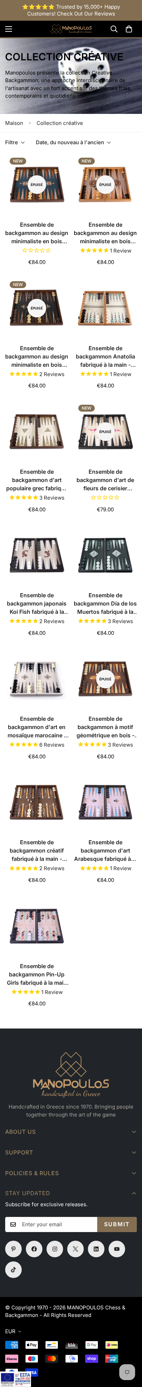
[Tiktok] (13, 1269)
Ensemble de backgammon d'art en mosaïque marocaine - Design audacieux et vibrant (37, 727)
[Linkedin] (96, 1249)
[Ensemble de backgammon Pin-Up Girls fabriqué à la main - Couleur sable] (36, 926)
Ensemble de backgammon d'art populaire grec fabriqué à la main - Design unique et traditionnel (37, 480)
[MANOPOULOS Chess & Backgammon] (71, 29)
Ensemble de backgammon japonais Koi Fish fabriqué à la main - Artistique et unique (37, 604)
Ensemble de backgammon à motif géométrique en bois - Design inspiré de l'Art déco (105, 727)
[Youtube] (117, 1249)
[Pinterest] (13, 1249)
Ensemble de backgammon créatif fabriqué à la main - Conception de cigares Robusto (37, 851)
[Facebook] (34, 1249)
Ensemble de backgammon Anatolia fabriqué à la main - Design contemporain (105, 357)
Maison (14, 123)
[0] (129, 29)
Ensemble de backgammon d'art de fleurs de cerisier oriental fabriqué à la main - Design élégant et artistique (105, 480)
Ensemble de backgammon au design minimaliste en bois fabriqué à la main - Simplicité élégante (36, 233)
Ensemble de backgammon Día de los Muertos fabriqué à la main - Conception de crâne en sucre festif (105, 604)
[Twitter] (75, 1249)
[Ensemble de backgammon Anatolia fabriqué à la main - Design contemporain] (105, 308)
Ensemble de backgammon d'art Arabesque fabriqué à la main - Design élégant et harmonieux (105, 851)
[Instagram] (55, 1249)
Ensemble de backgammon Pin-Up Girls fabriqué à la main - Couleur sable (37, 975)
